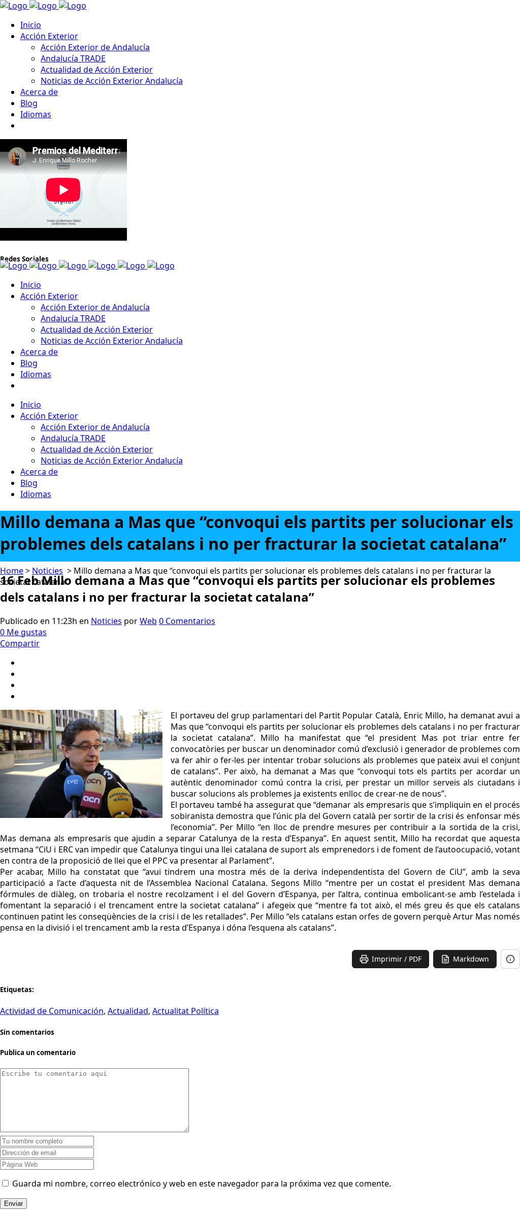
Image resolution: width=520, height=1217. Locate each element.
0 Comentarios (187, 621)
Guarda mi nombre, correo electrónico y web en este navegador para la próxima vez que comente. (201, 1183)
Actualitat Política (185, 1010)
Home (11, 570)
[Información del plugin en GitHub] (510, 959)
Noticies (47, 570)
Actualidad (128, 1010)
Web (148, 621)
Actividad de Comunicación (52, 1010)
